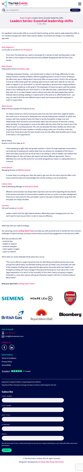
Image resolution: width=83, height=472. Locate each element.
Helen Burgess (7, 66)
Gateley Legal (24, 68)
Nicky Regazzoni (8, 47)
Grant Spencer (7, 167)
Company (6, 424)
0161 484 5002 (10, 333)
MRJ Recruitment (24, 170)
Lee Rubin (5, 205)
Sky (33, 108)
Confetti (20, 208)
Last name (7, 405)
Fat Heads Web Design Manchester (51, 462)
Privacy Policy (7, 361)
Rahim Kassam (7, 106)
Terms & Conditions (9, 358)
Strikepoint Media (31, 186)
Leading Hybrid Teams (26, 283)
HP (24, 143)
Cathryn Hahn (7, 184)
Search (75, 10)
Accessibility (6, 365)
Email (5, 434)
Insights (28, 18)
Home (22, 18)
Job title (6, 415)
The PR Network (26, 49)
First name (7, 396)
